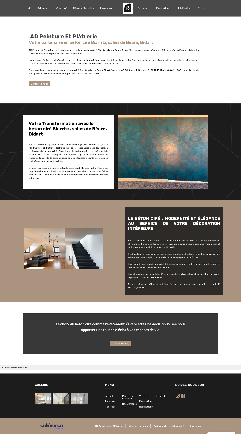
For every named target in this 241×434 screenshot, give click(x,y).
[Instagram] (177, 395)
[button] (39, 83)
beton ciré (62, 63)
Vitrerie (142, 8)
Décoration (162, 8)
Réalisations (185, 8)
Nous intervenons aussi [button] (16, 367)
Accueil (109, 395)
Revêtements (107, 8)
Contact (202, 8)
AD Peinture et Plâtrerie (108, 426)
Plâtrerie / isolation (83, 8)
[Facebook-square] (183, 395)
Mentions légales (138, 426)
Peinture (42, 8)
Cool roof (61, 8)
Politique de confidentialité (169, 426)
